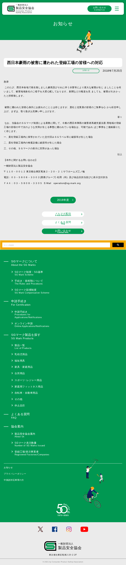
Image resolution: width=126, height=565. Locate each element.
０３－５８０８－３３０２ (25, 177)
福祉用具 (20, 360)
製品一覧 (23, 346)
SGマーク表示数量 (30, 444)
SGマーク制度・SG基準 (29, 273)
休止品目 (20, 405)
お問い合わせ (99, 8)
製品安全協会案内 (25, 435)
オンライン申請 (32, 325)
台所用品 (20, 373)
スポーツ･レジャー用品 (28, 380)
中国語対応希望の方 (14, 480)
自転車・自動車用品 (26, 392)
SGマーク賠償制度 (32, 291)
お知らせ (8, 467)
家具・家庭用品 (24, 366)
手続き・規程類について (29, 282)
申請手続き (28, 314)
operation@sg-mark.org (67, 183)
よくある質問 (63, 223)
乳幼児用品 (21, 354)
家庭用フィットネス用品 (29, 386)
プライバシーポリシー (15, 474)
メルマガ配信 (63, 214)
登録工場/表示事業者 (32, 453)
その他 (18, 399)
